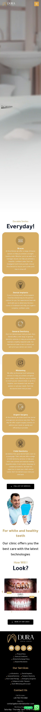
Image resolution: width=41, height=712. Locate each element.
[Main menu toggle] (36, 4)
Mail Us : (20, 702)
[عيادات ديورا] (8, 4)
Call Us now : (20, 696)
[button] (2, 591)
